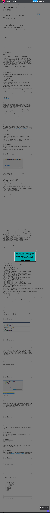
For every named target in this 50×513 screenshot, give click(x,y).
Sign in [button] (44, 1)
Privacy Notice (23, 257)
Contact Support (35, 1)
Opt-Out (30, 258)
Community (40, 1)
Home (3, 1)
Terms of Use (29, 257)
